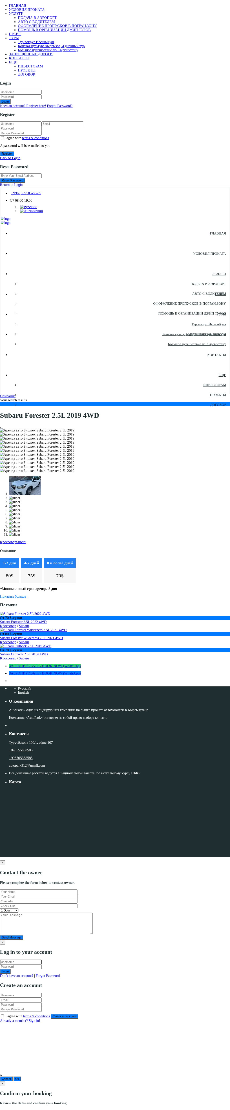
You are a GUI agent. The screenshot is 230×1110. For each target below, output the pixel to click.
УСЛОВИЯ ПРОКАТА (27, 9)
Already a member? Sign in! (20, 1021)
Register (7, 153)
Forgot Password (48, 976)
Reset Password (12, 180)
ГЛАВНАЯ (17, 5)
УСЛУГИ (16, 14)
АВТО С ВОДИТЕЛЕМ (36, 22)
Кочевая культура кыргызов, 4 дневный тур (51, 46)
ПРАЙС (15, 34)
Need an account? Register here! (23, 106)
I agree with (26, 138)
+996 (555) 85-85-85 (26, 193)
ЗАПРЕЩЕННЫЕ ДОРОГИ (31, 54)
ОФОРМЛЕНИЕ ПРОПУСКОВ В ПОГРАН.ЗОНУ (57, 26)
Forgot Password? (60, 106)
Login (5, 101)
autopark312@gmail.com (27, 765)
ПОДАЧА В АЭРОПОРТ (37, 18)
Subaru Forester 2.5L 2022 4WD (23, 622)
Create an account (64, 1016)
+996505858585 (21, 758)
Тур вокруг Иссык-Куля (36, 42)
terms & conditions (35, 138)
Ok (17, 1079)
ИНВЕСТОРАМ (30, 66)
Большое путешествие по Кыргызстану (48, 50)
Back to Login (10, 158)
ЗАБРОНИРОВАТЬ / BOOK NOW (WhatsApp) (45, 666)
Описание (7, 396)
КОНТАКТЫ (19, 58)
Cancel (6, 1079)
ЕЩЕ (13, 62)
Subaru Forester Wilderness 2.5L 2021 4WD (31, 638)
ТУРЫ (14, 38)
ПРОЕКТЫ (26, 70)
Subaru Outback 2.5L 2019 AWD (24, 654)
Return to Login (11, 185)
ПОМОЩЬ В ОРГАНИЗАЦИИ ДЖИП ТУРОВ (54, 30)
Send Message (11, 937)
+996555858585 (21, 750)
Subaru (21, 542)
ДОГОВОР (26, 74)
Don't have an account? (16, 976)
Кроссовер (8, 542)
